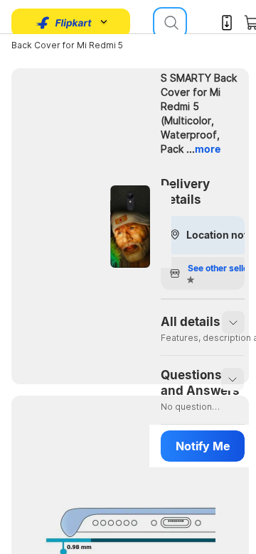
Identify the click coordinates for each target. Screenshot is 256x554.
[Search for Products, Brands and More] (170, 23)
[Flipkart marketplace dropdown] (64, 22)
